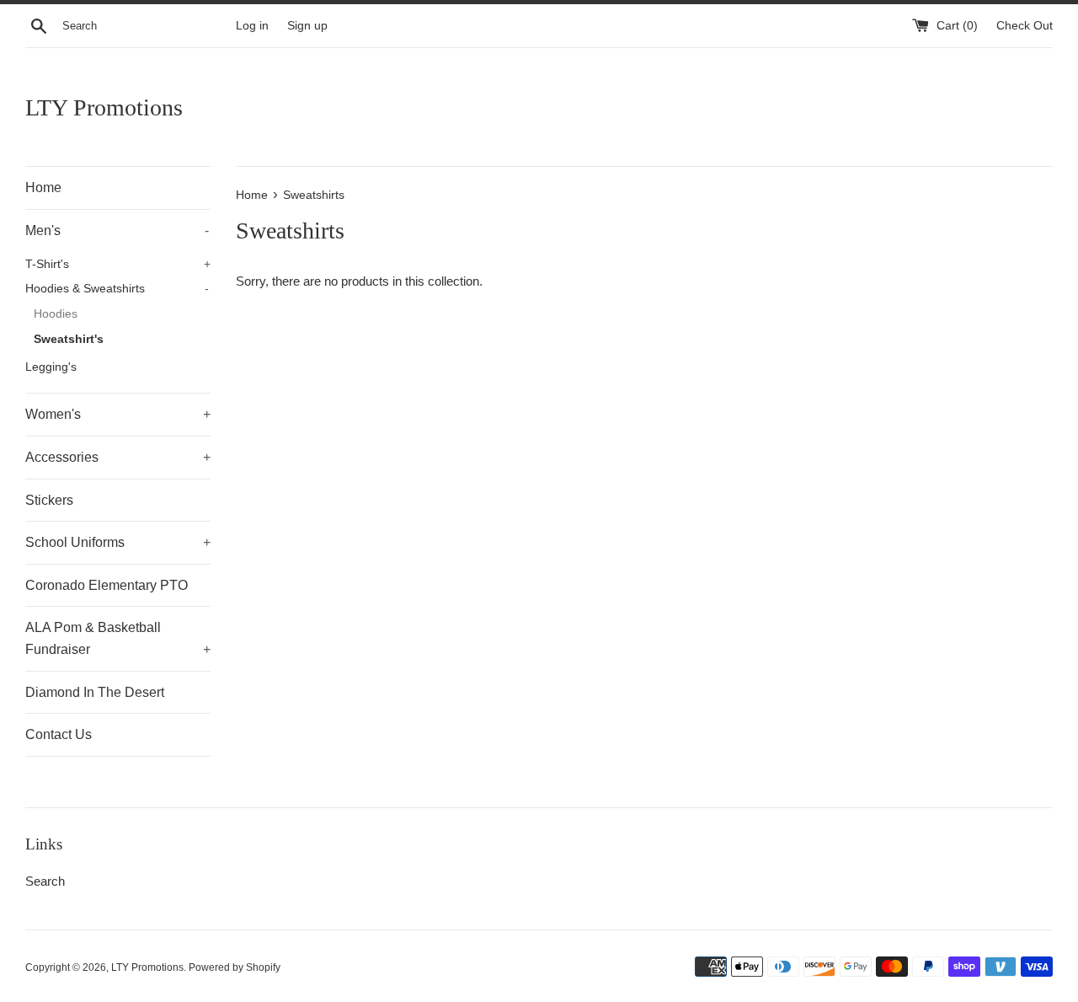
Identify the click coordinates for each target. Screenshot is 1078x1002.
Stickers (49, 500)
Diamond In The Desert (94, 692)
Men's (117, 230)
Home (43, 187)
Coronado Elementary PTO (106, 585)
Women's (118, 414)
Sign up (307, 25)
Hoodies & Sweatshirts (117, 288)
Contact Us (58, 734)
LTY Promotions (104, 107)
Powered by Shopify (234, 967)
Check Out (1024, 25)
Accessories (118, 457)
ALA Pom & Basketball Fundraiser (118, 638)
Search (45, 881)
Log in (252, 25)
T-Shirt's (118, 264)
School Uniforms (118, 542)
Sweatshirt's (69, 339)
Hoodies (55, 314)
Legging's (51, 367)
